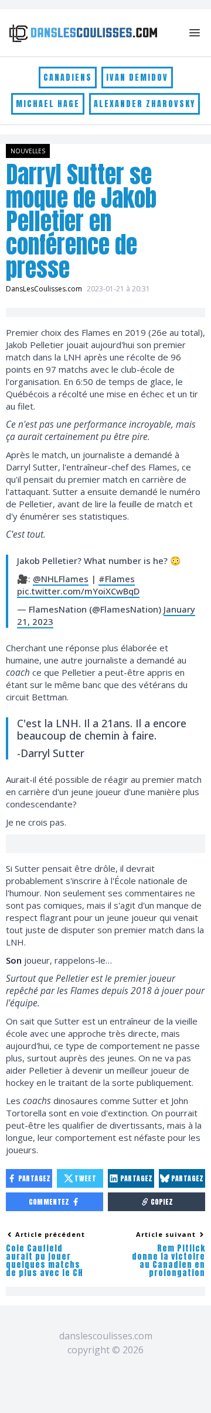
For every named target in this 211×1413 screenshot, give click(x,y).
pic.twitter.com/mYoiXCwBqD (78, 591)
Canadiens (67, 77)
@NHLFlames (61, 579)
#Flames (116, 579)
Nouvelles (28, 151)
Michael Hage (48, 104)
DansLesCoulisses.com (44, 289)
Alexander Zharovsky (144, 104)
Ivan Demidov (137, 77)
